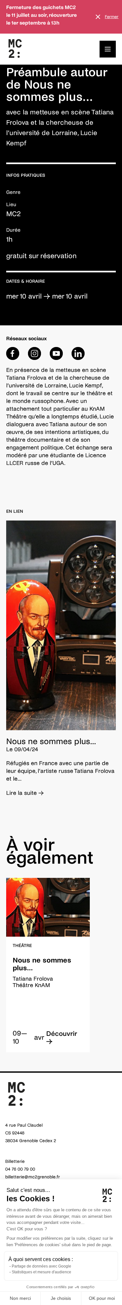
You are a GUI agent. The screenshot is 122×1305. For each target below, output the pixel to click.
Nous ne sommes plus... (51, 741)
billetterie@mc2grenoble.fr (32, 1176)
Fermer (111, 17)
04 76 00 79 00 (20, 1169)
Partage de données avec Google (41, 1266)
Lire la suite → (25, 793)
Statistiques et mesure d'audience (41, 1272)
